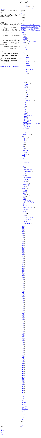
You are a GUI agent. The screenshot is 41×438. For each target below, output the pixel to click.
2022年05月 (23, 260)
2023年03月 (23, 253)
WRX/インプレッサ (28, 83)
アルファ (23, 416)
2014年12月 (23, 320)
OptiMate (24, 193)
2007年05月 (23, 381)
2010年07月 (23, 356)
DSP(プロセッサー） (25, 165)
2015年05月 (23, 317)
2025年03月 (23, 237)
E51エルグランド (28, 90)
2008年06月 (23, 373)
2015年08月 (23, 315)
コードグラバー (25, 39)
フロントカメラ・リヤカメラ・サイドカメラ (28, 129)
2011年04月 (23, 350)
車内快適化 (13, 4)
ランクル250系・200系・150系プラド (30, 69)
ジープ (25, 48)
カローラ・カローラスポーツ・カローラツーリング (31, 60)
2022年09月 (23, 257)
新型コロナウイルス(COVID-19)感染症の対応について (14, 66)
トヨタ (25, 53)
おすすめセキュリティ (25, 205)
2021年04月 (23, 269)
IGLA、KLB (24, 192)
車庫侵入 (24, 36)
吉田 (5, 66)
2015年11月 (23, 313)
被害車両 (24, 42)
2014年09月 (23, 322)
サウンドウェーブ (24, 398)
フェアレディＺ (27, 89)
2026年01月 (23, 230)
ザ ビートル (27, 121)
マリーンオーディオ (25, 164)
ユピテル (24, 156)
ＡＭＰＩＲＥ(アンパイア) (27, 200)
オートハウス (23, 400)
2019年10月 (23, 281)
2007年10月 (23, 378)
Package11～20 (26, 179)
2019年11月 (23, 280)
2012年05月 (23, 341)
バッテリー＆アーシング (26, 203)
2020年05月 (23, 276)
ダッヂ (25, 44)
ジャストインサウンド (24, 418)
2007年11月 (23, 377)
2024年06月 (23, 243)
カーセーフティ (23, 125)
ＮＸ (26, 75)
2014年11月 (23, 321)
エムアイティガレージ (24, 408)
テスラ (25, 45)
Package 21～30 (26, 180)
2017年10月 (23, 297)
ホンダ (25, 92)
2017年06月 (23, 300)
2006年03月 (23, 390)
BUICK (25, 50)
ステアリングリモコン (25, 128)
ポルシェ (25, 109)
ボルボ (25, 103)
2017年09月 (23, 298)
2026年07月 (23, 226)
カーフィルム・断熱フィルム (27, 219)
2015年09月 (23, 314)
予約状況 (4, 66)
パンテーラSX (24, 196)
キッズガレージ (23, 396)
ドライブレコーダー (25, 132)
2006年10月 (23, 386)
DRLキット (24, 158)
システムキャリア (25, 213)
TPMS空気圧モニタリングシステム (27, 134)
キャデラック (25, 51)
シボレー (25, 47)
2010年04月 (23, 358)
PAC (22, 419)
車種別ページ (2, 432)
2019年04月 (23, 285)
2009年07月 (23, 364)
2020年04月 (23, 277)
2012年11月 (23, 337)
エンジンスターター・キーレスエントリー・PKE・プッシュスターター (31, 202)
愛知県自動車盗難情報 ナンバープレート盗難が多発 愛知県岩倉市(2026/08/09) (30, 28)
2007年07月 (23, 380)
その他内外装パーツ (25, 214)
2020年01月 (23, 279)
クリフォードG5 (25, 194)
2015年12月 (23, 312)
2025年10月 (23, 232)
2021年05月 (23, 268)
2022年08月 (23, 258)
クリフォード (23, 410)
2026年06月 (23, 227)
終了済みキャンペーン (25, 153)
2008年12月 (23, 369)
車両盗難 (24, 35)
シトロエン (25, 104)
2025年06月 (23, 235)
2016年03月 (23, 310)
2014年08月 (23, 323)
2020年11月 (23, 272)
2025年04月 (23, 236)
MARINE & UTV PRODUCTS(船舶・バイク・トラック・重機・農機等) (31, 123)
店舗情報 (8, 66)
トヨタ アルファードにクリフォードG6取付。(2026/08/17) (27, 24)
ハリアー (27, 54)
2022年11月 (23, 256)
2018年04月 (23, 293)
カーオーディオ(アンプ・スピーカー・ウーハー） (28, 174)
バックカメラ (25, 130)
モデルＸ (27, 46)
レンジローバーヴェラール (29, 115)
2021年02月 (23, 270)
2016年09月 (23, 306)
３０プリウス (27, 57)
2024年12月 (23, 239)
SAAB (25, 102)
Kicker (23, 166)
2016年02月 (23, 311)
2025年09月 (23, 233)
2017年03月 (23, 302)
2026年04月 (23, 228)
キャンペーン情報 (25, 152)
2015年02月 (23, 319)
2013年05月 (23, 333)
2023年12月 (23, 247)
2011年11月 (23, 345)
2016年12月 (23, 304)
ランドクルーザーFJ (28, 65)
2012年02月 (23, 343)
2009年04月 (23, 366)
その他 (22, 208)
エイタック (23, 415)
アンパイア (23, 412)
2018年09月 (23, 290)
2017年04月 (23, 301)
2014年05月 (23, 325)
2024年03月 (23, 245)
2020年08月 (23, 274)
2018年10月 (23, 289)
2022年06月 (23, 259)
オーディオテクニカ (24, 417)
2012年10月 (23, 338)
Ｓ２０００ (27, 94)
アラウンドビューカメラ (26, 162)
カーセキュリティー (24, 188)
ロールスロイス (26, 113)
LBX (26, 81)
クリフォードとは (25, 206)
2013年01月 (23, 336)
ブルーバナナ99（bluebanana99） (28, 171)
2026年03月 (23, 229)
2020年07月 (23, 275)
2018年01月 (23, 295)
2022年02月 (23, 262)
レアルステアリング (25, 209)
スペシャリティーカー (25, 124)
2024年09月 (23, 241)
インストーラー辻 (25, 138)
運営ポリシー (23, 426)
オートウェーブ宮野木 (24, 402)
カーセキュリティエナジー (25, 409)
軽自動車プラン (25, 204)
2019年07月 (23, 283)
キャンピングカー (25, 122)
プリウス (27, 71)
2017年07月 (23, 299)
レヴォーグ (27, 84)
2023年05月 (23, 252)
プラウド (23, 407)
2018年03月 (23, 294)
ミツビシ (25, 85)
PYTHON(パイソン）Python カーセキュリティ (28, 207)
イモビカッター (25, 40)
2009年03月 (23, 367)
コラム (22, 136)
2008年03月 (23, 375)
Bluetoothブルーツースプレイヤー (28, 169)
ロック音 (24, 198)
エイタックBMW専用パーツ (27, 120)
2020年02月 (23, 278)
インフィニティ (26, 91)
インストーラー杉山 (25, 137)
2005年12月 (23, 392)
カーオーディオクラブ (24, 406)
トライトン (27, 86)
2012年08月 (23, 339)
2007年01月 (23, 384)
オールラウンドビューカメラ (26, 126)
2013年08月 (23, 331)
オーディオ (24, 186)
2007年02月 (23, 383)
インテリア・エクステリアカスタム (27, 223)
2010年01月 (23, 360)
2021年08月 (23, 266)
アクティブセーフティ (25, 160)
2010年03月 (23, 359)
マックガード (23, 414)
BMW (25, 106)
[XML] (22, 425)
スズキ (25, 99)
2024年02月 (23, 246)
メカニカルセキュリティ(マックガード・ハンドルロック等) (30, 201)
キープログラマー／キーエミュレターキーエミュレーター (29, 41)
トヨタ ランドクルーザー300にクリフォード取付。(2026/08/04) (28, 29)
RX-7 (26, 96)
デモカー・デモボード (25, 150)
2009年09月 (23, 363)
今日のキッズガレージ (25, 154)
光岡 (24, 97)
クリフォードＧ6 (25, 191)
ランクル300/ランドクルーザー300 (29, 61)
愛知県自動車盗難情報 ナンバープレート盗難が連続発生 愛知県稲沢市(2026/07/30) (30, 30)
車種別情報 (24, 215)
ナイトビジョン (25, 127)
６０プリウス (27, 63)
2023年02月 (23, 254)
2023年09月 (23, 249)
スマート (25, 105)
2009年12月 (23, 361)
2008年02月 (23, 376)
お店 (24, 143)
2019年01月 (23, 287)
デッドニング (24, 175)
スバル (25, 82)
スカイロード (23, 404)
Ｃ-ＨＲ (26, 55)
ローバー (25, 114)
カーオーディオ (23, 155)
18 (21, 14)
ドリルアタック (25, 38)
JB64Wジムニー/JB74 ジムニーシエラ (30, 100)
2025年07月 (23, 234)
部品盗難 (24, 34)
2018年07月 (23, 291)
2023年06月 (23, 251)
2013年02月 (23, 335)
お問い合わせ (13, 5)
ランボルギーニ (26, 118)
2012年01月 (23, 344)
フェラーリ (25, 117)
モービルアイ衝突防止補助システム (27, 131)
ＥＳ (26, 78)
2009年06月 (23, 365)
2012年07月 (23, 340)
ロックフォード (25, 159)
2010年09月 (23, 355)
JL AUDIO (24, 167)
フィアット (25, 116)
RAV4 (26, 59)
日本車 (24, 52)
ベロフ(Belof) (25, 181)
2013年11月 (23, 329)
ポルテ (26, 67)
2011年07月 (23, 348)
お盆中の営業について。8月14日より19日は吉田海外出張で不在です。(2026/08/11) (30, 25)
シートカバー (24, 211)
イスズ (25, 98)
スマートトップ (26, 173)
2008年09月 (23, 371)
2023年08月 (23, 250)
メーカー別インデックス (24, 43)
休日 (24, 139)
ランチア (25, 119)
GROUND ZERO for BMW (26, 184)
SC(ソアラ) (27, 73)
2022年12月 (23, 255)
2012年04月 (23, 342)
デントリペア (25, 221)
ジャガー (25, 111)
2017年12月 (23, 296)
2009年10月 (23, 362)
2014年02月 (23, 327)
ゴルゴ (24, 197)
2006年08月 (23, 387)
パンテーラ (23, 411)
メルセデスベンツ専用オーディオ (27, 177)
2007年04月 (23, 382)
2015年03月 (23, 318)
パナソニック (24, 161)
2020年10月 (23, 273)
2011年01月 (23, 352)
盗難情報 (23, 32)
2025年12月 (23, 231)
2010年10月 (23, 354)
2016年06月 (23, 308)
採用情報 (10, 5)
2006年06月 (23, 388)
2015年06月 (23, 316)
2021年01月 (23, 271)
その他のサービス (3, 431)
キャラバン (27, 88)
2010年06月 (23, 357)
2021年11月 (23, 264)
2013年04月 (23, 334)
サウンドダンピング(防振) (26, 183)
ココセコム (24, 199)
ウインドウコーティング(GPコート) (28, 217)
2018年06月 (23, 292)
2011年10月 (23, 346)
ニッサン (25, 87)
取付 (24, 140)
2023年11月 (23, 248)
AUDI (25, 107)
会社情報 (18, 426)
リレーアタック (25, 37)
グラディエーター (28, 49)
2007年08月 (23, 379)
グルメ (25, 141)
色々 (24, 142)
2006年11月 (23, 385)
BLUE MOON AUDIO (25, 157)
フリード (27, 93)
